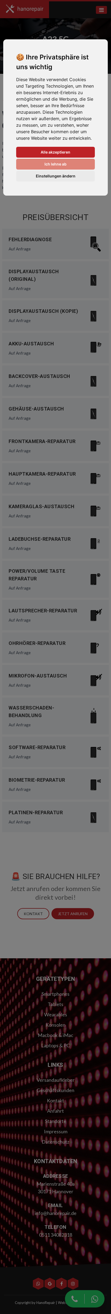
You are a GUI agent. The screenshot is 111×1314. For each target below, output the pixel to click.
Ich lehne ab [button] (55, 164)
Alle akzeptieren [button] (55, 152)
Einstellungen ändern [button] (55, 176)
